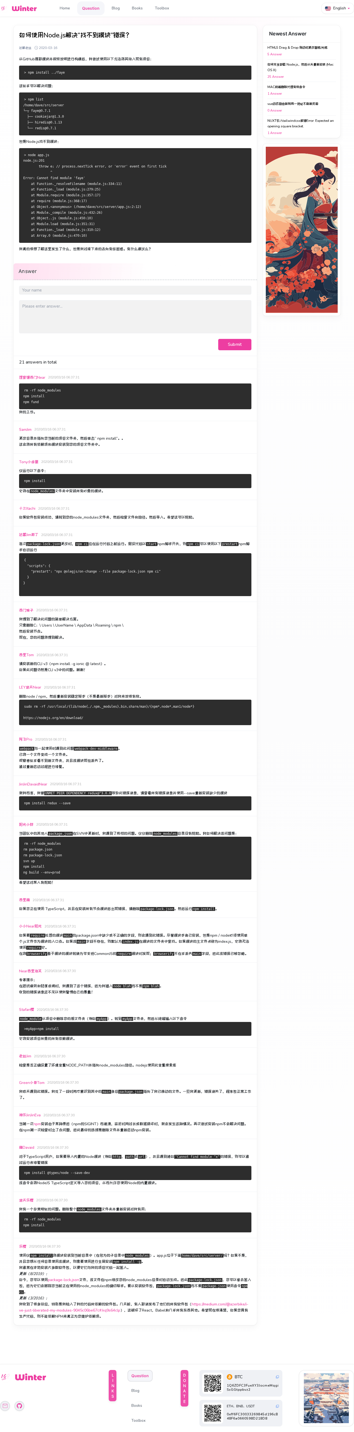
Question (91, 8)
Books (137, 8)
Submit (235, 344)
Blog (116, 8)
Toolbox (162, 8)
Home (65, 8)
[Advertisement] (302, 230)
